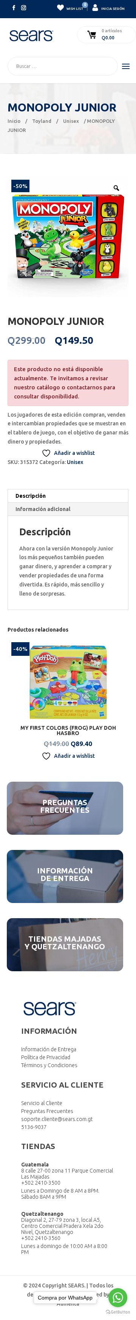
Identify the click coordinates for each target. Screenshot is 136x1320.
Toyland (41, 121)
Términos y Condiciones (49, 1065)
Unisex (71, 121)
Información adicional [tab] (42, 509)
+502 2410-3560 (40, 1238)
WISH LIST (74, 7)
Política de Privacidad (45, 1057)
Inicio (14, 121)
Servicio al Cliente (41, 1103)
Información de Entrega (48, 1049)
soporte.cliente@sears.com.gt (57, 1119)
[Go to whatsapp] (117, 1297)
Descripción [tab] (30, 496)
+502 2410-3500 (40, 1183)
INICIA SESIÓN (112, 9)
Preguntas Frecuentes (47, 1111)
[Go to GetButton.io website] (118, 1312)
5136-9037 (34, 1127)
